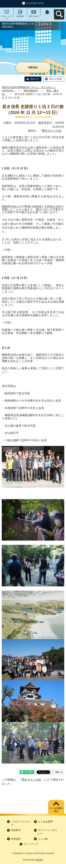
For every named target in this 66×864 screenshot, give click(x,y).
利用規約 (16, 838)
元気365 (39, 860)
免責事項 (16, 830)
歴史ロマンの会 (51, 130)
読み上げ (35, 79)
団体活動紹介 (31, 90)
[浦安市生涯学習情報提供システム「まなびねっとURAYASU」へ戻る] (47, 11)
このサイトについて (7, 17)
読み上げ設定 (55, 79)
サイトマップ (30, 844)
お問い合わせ (34, 16)
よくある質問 (45, 821)
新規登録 (20, 16)
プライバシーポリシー (48, 832)
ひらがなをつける (35, 3)
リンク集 (43, 838)
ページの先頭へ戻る (56, 809)
